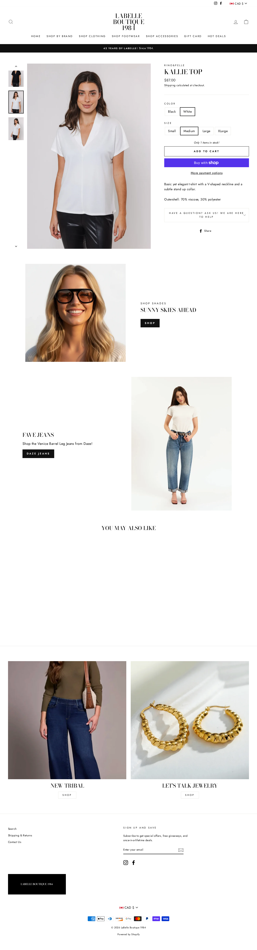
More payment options (206, 173)
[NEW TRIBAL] (67, 720)
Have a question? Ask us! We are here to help (206, 215)
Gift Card (193, 36)
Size (168, 123)
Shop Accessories (162, 36)
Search (12, 829)
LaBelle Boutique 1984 (128, 21)
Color (169, 103)
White (187, 111)
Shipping (169, 85)
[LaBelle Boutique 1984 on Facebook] (133, 862)
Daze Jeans (38, 453)
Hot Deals (217, 36)
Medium (189, 131)
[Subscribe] (181, 849)
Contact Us (14, 842)
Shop (150, 323)
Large (206, 131)
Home (36, 36)
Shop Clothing (92, 36)
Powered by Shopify (128, 934)
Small (172, 131)
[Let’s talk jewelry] (190, 720)
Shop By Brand (60, 36)
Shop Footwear (126, 36)
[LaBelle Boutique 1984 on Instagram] (125, 862)
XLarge (223, 131)
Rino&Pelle (174, 65)
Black (172, 111)
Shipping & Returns (20, 835)
